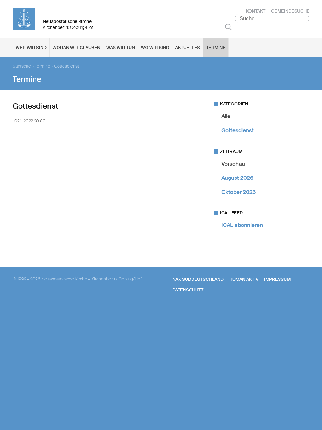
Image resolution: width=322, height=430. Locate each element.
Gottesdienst (237, 130)
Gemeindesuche (290, 11)
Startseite (22, 66)
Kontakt (255, 11)
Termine (215, 47)
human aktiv (243, 279)
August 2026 (237, 177)
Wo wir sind (155, 47)
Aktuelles (187, 47)
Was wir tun (120, 47)
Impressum (277, 279)
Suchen (228, 26)
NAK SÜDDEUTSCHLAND (198, 279)
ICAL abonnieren (242, 225)
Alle (225, 116)
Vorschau (233, 163)
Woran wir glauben (76, 47)
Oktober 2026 (238, 192)
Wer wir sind (31, 47)
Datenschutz (188, 290)
